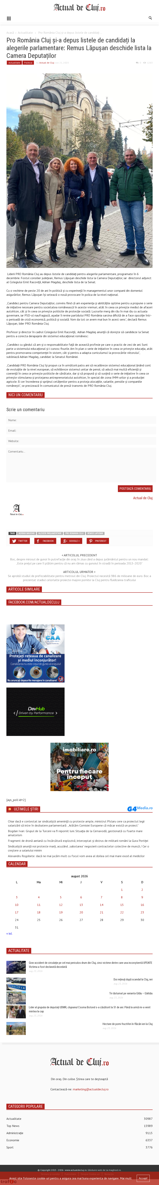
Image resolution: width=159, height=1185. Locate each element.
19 (61, 912)
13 (81, 905)
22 (122, 912)
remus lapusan (95, 533)
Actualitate (25, 32)
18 (39, 912)
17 (16, 912)
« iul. (9, 933)
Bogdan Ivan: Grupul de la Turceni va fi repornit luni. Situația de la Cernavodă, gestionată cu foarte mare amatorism (75, 833)
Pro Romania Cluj (74, 533)
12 (61, 905)
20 (81, 912)
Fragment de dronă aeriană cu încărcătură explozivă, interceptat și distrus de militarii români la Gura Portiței (78, 841)
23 (142, 912)
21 (101, 912)
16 (142, 905)
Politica (28, 62)
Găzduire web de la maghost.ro (104, 1170)
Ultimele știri (26, 809)
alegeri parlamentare (49, 533)
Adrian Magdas (27, 533)
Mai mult (126, 1178)
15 (122, 905)
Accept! (143, 1178)
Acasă (10, 32)
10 (16, 905)
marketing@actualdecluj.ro (91, 1089)
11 (39, 905)
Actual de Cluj (46, 62)
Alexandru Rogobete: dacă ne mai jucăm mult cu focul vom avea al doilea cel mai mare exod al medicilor (76, 856)
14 (101, 905)
